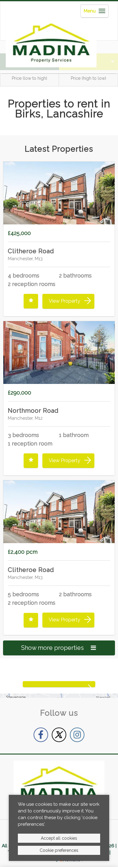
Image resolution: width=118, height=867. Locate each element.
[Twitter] (59, 735)
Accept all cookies (59, 838)
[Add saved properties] (31, 301)
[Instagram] (77, 735)
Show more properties (53, 647)
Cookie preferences (59, 850)
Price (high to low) (88, 78)
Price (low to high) (29, 78)
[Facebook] (41, 735)
